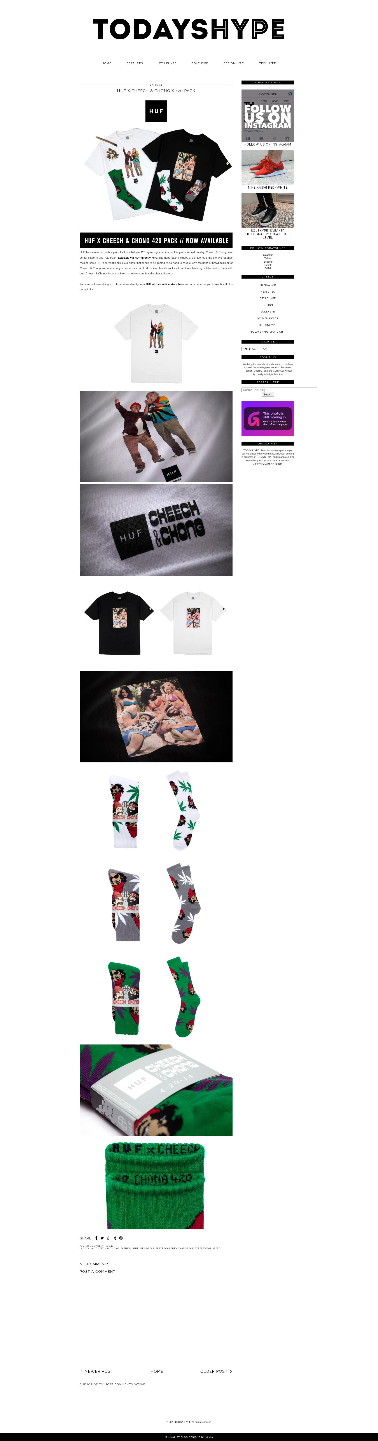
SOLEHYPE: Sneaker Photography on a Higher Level (268, 234)
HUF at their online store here (165, 284)
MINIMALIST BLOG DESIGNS (182, 1437)
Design (268, 305)
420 (92, 1248)
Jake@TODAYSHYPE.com (267, 463)
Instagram (267, 255)
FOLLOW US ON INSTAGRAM (268, 144)
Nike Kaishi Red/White (268, 187)
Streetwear (203, 1248)
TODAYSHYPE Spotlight (268, 331)
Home (106, 63)
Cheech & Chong (107, 1248)
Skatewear (185, 1248)
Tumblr (267, 265)
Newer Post (99, 1371)
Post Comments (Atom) (125, 1384)
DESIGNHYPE (234, 63)
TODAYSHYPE (183, 1422)
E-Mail (267, 268)
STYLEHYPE (167, 63)
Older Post (214, 1371)
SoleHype (268, 311)
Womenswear (267, 318)
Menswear (147, 1248)
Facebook (267, 261)
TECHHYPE (267, 63)
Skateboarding (166, 1248)
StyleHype (268, 298)
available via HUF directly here (137, 257)
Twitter (267, 258)
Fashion (126, 1248)
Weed (216, 1248)
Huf (135, 1248)
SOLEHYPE (200, 63)
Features (135, 63)
